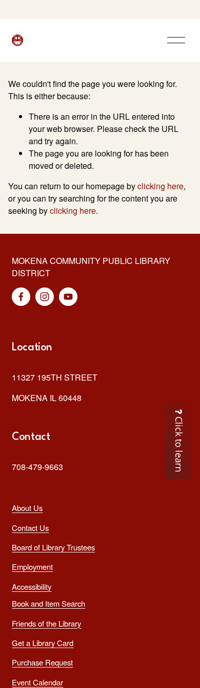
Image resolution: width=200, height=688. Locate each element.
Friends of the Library (46, 623)
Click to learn (179, 443)
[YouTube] (68, 296)
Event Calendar (37, 682)
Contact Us (30, 527)
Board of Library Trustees (53, 547)
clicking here (160, 186)
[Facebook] (21, 296)
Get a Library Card (42, 642)
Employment (32, 566)
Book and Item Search (48, 603)
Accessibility (31, 586)
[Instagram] (44, 296)
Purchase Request (42, 662)
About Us (27, 507)
